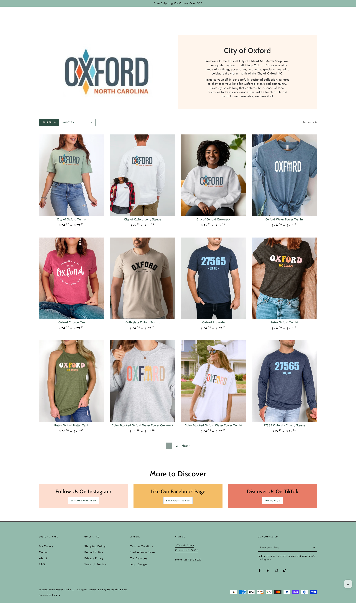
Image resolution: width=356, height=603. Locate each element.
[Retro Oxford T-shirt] (284, 278)
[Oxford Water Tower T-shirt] (284, 175)
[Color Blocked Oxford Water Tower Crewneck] (142, 381)
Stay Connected (178, 500)
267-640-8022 (192, 559)
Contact (44, 552)
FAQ (42, 564)
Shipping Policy (95, 546)
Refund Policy (93, 552)
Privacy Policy (93, 558)
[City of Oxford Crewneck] (213, 175)
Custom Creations (142, 546)
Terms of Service (95, 564)
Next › (186, 445)
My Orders (46, 546)
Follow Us (272, 500)
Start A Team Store (142, 552)
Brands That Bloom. (117, 589)
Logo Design (138, 564)
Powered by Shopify (49, 595)
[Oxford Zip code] (213, 278)
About (43, 558)
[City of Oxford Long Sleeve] (142, 175)
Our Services (138, 558)
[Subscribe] (315, 547)
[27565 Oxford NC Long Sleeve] (284, 381)
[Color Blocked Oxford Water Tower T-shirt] (213, 381)
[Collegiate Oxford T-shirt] (142, 278)
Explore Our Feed (83, 500)
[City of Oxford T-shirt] (71, 175)
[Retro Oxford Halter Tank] (71, 381)
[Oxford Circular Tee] (71, 278)
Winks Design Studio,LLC (62, 589)
